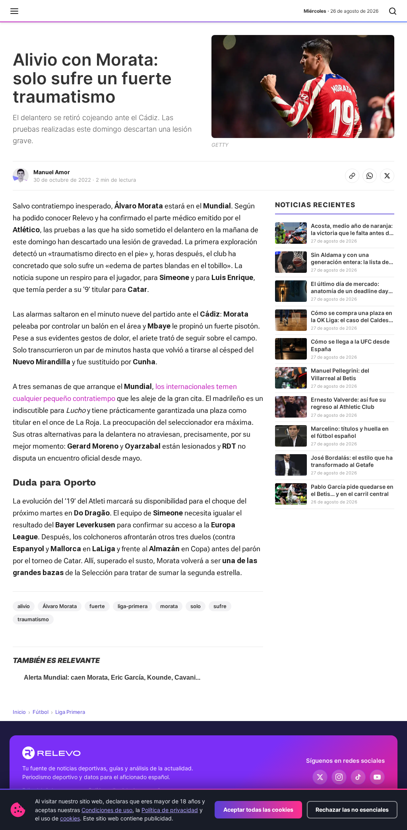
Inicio (19, 712)
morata (169, 606)
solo (195, 606)
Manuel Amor (51, 172)
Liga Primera (70, 712)
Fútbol (40, 712)
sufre (220, 606)
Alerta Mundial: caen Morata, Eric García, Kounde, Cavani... (112, 677)
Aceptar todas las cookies (258, 809)
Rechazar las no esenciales (352, 809)
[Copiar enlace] (352, 176)
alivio (23, 606)
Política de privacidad (169, 810)
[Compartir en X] (387, 176)
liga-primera (132, 606)
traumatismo (33, 619)
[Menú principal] (14, 11)
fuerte (97, 606)
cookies (70, 818)
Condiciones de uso (106, 810)
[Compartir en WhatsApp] (369, 176)
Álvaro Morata (60, 606)
